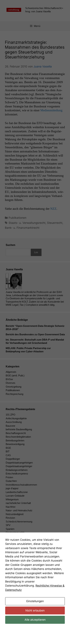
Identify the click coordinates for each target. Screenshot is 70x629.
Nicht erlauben (35, 610)
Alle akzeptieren (35, 619)
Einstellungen (35, 601)
